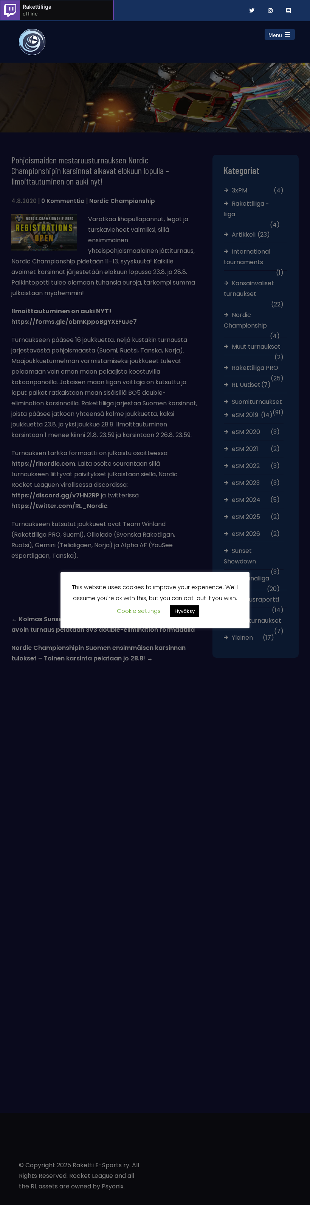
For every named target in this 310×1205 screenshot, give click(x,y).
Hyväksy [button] (185, 611)
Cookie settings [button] (139, 611)
